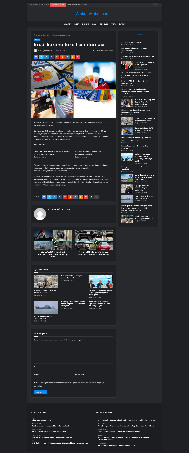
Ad (35, 366)
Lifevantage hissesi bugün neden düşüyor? (71, 277)
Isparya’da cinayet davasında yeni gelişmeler (142, 187)
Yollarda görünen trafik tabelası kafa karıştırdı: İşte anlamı (144, 177)
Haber (76, 24)
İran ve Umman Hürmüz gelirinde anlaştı (43, 317)
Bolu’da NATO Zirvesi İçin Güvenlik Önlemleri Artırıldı (134, 82)
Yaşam (113, 24)
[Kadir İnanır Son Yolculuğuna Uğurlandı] (127, 219)
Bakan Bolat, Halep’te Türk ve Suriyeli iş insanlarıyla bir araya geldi (100, 292)
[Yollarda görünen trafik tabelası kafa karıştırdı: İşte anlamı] (127, 178)
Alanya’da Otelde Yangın (131, 42)
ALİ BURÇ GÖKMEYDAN (45, 51)
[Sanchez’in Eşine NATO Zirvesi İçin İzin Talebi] (127, 131)
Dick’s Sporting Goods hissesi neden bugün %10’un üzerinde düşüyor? (73, 304)
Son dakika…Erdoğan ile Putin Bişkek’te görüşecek (144, 64)
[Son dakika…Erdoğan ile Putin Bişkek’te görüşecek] (127, 65)
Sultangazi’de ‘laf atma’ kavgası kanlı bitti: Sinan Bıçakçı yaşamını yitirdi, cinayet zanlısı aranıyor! (136, 208)
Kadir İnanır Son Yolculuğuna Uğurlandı (144, 217)
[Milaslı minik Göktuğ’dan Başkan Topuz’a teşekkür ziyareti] (127, 103)
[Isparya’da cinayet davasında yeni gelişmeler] (127, 188)
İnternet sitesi (80, 374)
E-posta (37, 374)
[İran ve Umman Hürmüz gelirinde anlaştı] (46, 307)
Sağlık (94, 24)
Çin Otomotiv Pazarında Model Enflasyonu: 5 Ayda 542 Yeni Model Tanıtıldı (135, 91)
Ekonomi (85, 24)
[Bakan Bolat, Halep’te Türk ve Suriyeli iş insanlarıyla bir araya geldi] (101, 281)
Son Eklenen (138, 34)
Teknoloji (104, 24)
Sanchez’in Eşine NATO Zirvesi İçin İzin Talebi (144, 129)
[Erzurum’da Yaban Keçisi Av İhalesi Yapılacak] (46, 281)
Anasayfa (67, 24)
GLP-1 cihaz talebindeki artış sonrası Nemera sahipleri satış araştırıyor (136, 74)
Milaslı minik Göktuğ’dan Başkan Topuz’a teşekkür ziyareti (145, 102)
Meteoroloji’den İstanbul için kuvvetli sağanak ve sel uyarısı (136, 139)
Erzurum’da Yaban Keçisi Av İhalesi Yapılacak (45, 291)
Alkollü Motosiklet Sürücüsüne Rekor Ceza (81, 4)
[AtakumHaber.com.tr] (94, 13)
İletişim (122, 24)
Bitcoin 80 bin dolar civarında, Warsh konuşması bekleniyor (136, 111)
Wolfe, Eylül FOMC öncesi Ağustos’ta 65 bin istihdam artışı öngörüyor (99, 304)
